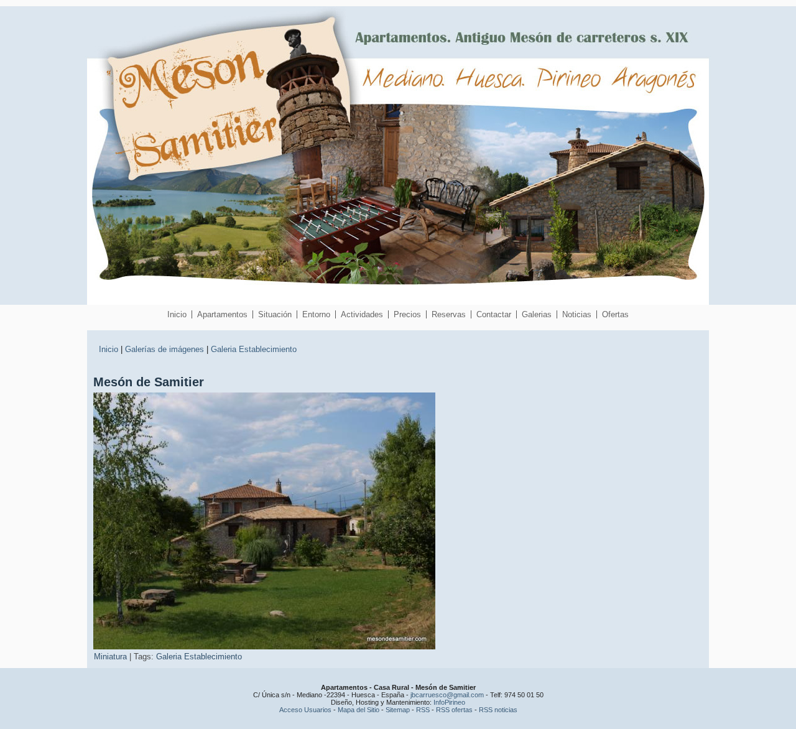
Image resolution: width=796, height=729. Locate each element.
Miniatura (110, 656)
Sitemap (398, 709)
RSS (423, 709)
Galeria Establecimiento (254, 349)
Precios (407, 314)
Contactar (493, 314)
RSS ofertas (454, 709)
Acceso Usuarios (305, 709)
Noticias (576, 314)
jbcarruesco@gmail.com (447, 695)
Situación (275, 314)
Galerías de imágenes (164, 349)
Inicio (177, 314)
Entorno (316, 314)
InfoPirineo (449, 702)
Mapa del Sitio (358, 709)
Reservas (449, 314)
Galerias (537, 314)
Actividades (362, 314)
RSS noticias (498, 709)
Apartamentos (222, 314)
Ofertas (615, 314)
